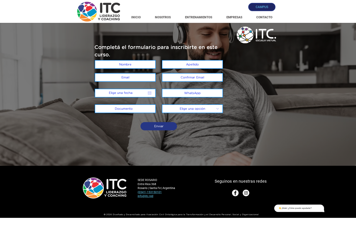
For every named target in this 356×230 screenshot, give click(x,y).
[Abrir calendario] (149, 93)
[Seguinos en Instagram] (246, 193)
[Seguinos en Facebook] (235, 193)
